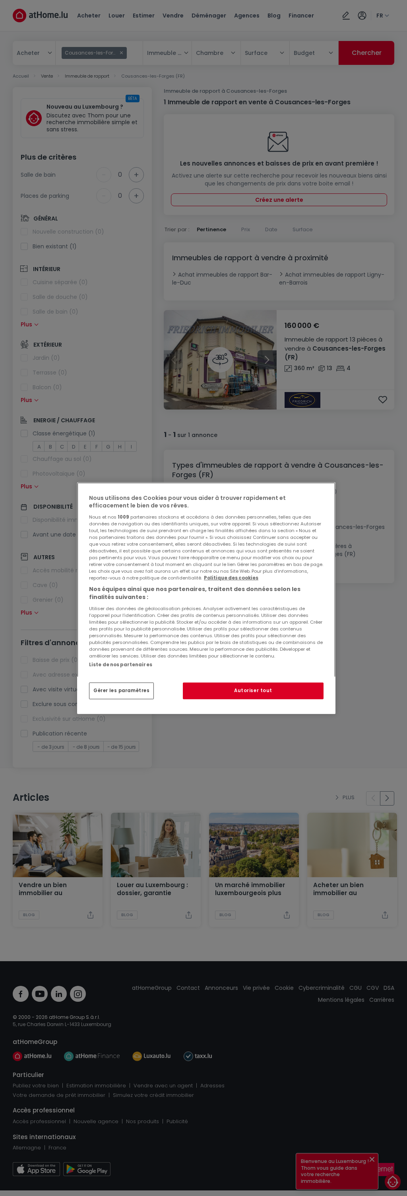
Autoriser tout (253, 690)
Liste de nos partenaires (120, 664)
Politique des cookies (231, 578)
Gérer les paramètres (121, 690)
